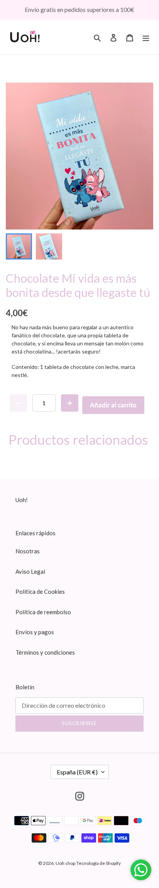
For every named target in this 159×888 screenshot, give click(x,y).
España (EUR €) (77, 772)
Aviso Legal (30, 571)
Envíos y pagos (34, 631)
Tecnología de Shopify (98, 863)
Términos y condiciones (45, 652)
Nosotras (27, 551)
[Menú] (146, 36)
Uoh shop (65, 863)
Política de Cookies (40, 591)
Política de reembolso (43, 611)
